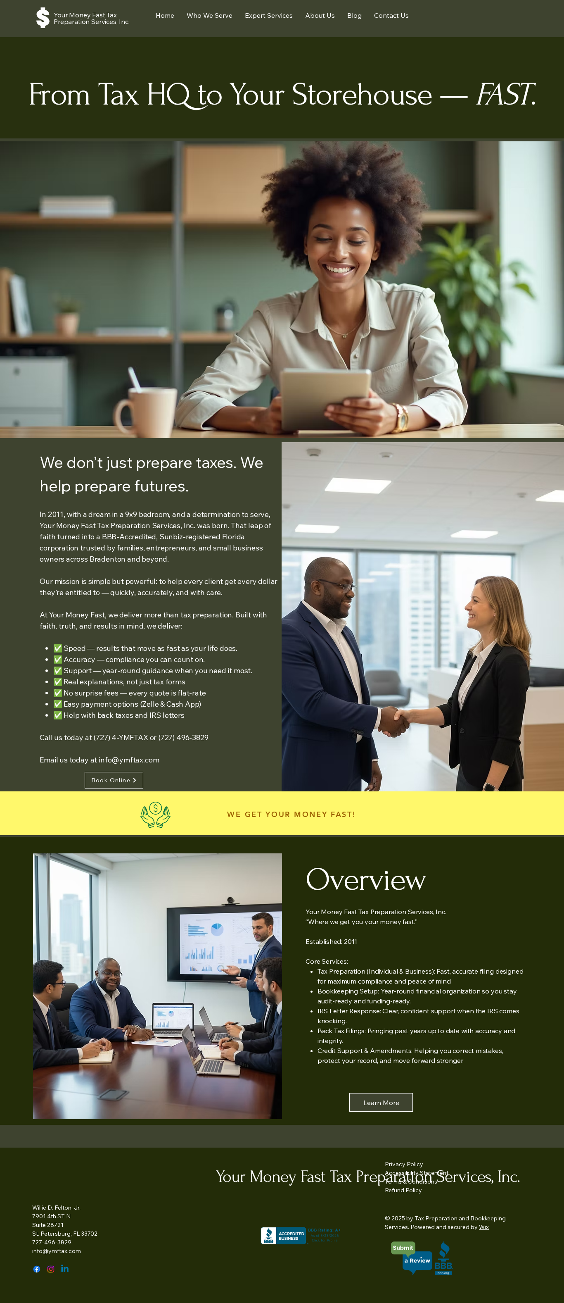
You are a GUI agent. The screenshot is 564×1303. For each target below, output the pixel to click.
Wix (484, 1227)
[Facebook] (36, 1269)
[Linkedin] (64, 1269)
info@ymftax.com (129, 760)
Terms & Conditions (411, 1181)
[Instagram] (50, 1269)
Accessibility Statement (416, 1173)
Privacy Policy (404, 1164)
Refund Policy (403, 1190)
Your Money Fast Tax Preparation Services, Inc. (92, 18)
